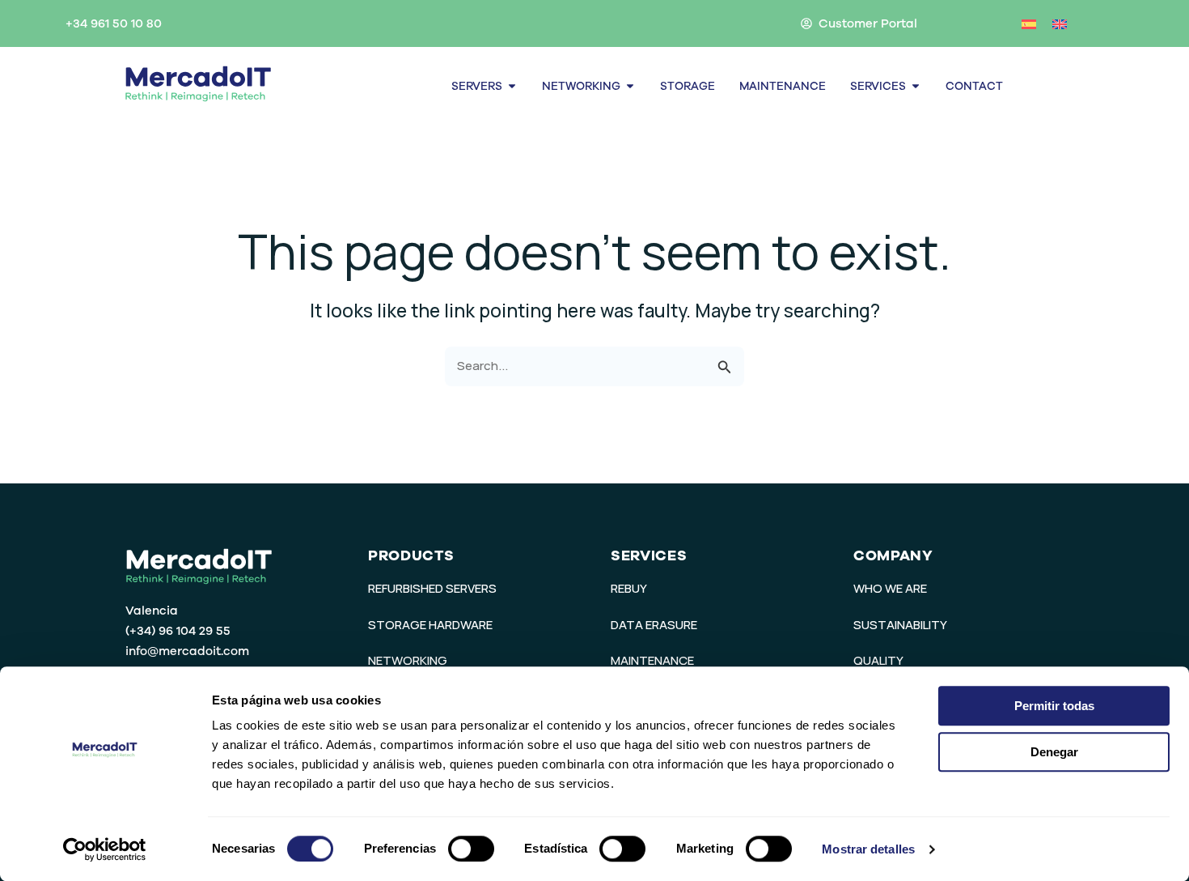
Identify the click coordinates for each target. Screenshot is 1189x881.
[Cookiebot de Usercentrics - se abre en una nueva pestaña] (105, 849)
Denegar (1054, 752)
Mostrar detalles (868, 849)
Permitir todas (1054, 706)
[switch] (471, 849)
